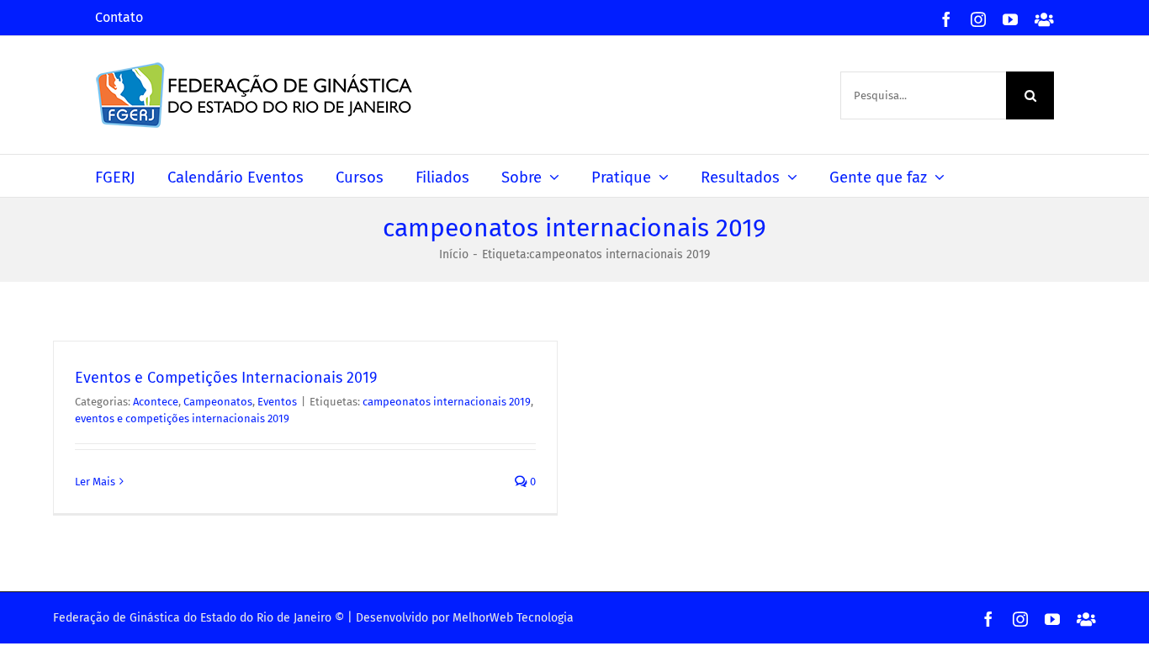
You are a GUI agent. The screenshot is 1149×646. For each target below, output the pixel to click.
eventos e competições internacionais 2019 (182, 418)
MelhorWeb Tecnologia (513, 618)
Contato (119, 17)
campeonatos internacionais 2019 (447, 401)
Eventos (277, 401)
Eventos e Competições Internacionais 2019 (226, 377)
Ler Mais (95, 481)
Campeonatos (217, 401)
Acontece (155, 401)
